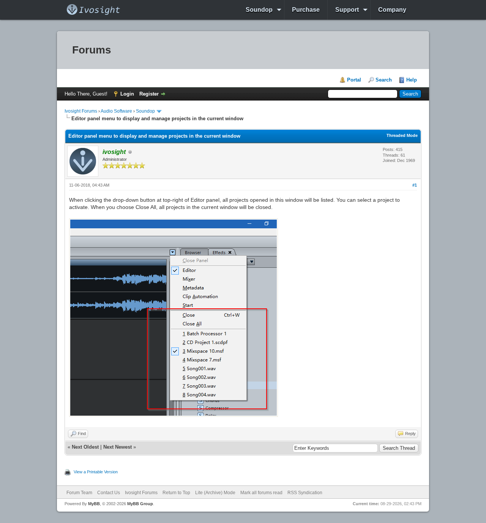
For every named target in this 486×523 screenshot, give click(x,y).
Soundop (259, 9)
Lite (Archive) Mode (215, 492)
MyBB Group (140, 503)
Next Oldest (85, 447)
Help (411, 80)
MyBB (94, 503)
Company (392, 9)
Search (384, 80)
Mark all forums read (261, 492)
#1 (414, 185)
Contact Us (108, 492)
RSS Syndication (304, 492)
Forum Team (79, 492)
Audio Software (116, 111)
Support (347, 9)
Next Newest (117, 447)
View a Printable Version (96, 472)
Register (149, 94)
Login (127, 94)
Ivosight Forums (81, 111)
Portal (354, 80)
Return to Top (176, 492)
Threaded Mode (402, 135)
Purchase (306, 9)
